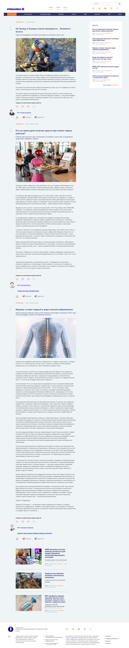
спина (25, 533)
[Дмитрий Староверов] (13, 527)
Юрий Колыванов (26, 112)
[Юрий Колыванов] (13, 112)
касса (27, 291)
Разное (97, 14)
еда (24, 291)
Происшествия (45, 14)
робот (37, 291)
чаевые (19, 291)
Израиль (42, 533)
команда (30, 533)
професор (36, 533)
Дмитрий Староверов (27, 527)
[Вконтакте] (17, 106)
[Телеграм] (22, 106)
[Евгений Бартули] (13, 285)
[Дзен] (33, 106)
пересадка (48, 533)
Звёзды (61, 14)
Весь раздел (111, 85)
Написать (28, 117)
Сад (109, 14)
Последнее (28, 14)
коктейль (32, 291)
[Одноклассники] (28, 106)
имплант (20, 533)
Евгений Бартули (26, 285)
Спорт (74, 14)
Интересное (12, 14)
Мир (85, 14)
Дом (119, 14)
